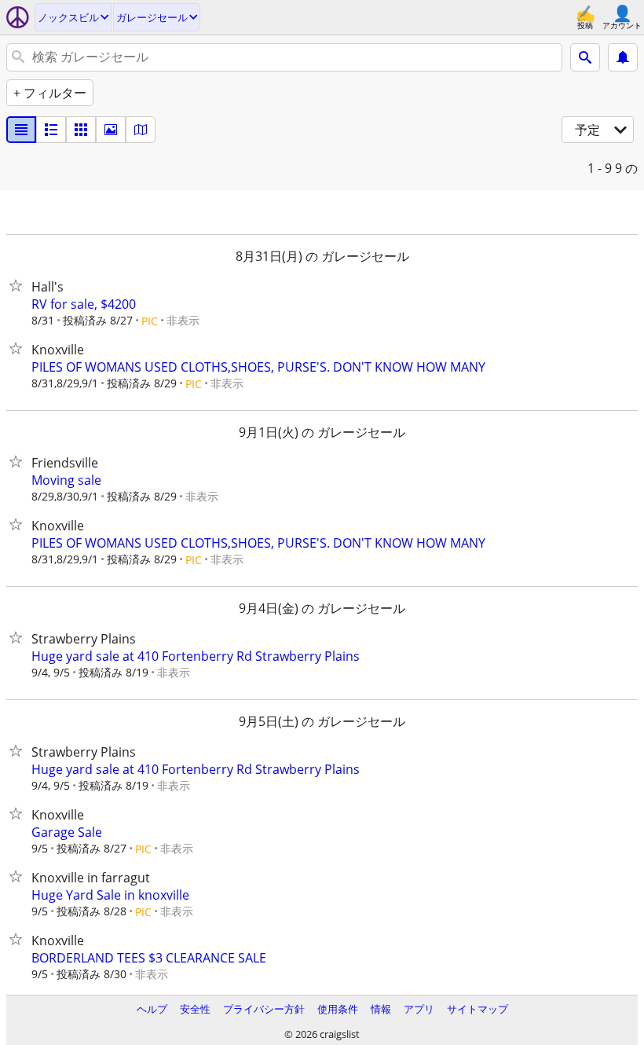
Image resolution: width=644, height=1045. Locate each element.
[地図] (141, 129)
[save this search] (623, 57)
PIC (149, 321)
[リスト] (21, 129)
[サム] (51, 129)
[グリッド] (81, 129)
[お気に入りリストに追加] (18, 285)
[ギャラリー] (111, 129)
